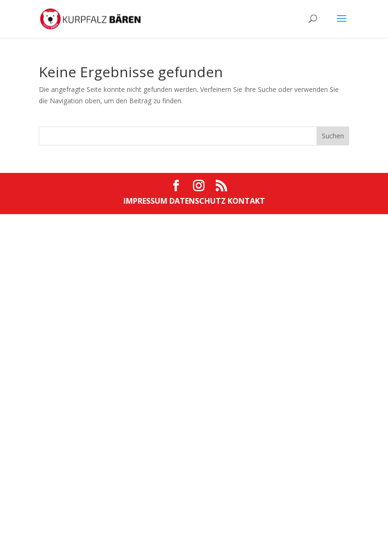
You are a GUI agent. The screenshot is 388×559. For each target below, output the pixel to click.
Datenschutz (198, 201)
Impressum (146, 201)
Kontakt (246, 201)
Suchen (333, 135)
